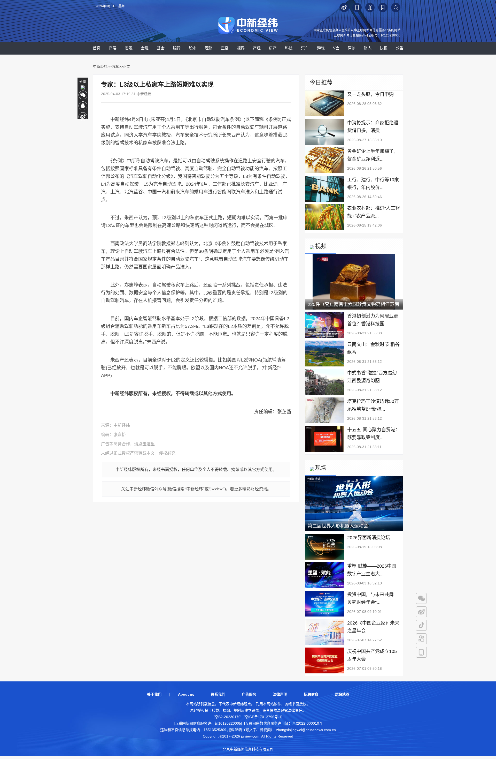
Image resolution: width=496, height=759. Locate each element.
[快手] (421, 638)
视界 (241, 48)
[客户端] (421, 652)
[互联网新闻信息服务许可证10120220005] (208, 723)
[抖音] (421, 625)
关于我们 (154, 694)
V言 (336, 48)
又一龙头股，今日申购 (370, 94)
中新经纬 (100, 66)
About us (186, 694)
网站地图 (342, 694)
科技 (289, 48)
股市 (193, 48)
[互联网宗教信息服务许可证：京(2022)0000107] (283, 723)
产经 (257, 48)
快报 (384, 48)
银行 (177, 48)
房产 (273, 48)
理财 (209, 48)
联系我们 (218, 694)
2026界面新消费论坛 (368, 537)
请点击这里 (144, 444)
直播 (225, 48)
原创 (351, 48)
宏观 (129, 48)
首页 (96, 48)
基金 (161, 48)
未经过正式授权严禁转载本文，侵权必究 (138, 453)
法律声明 (280, 694)
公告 (400, 48)
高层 (113, 48)
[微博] (421, 611)
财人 (367, 48)
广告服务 (249, 694)
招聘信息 (311, 694)
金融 (145, 48)
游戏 (321, 48)
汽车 (305, 48)
